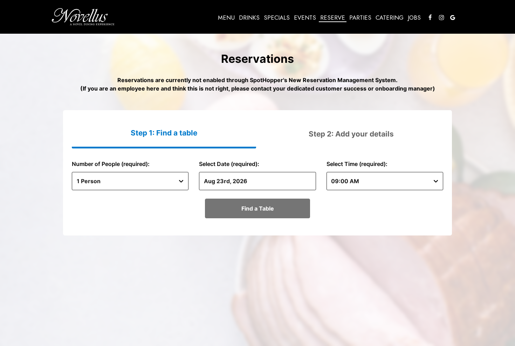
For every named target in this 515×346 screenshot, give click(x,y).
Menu (226, 17)
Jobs (414, 17)
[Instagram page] (441, 17)
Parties (360, 17)
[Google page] (452, 17)
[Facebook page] (430, 17)
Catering (390, 17)
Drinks (249, 17)
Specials (277, 17)
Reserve (332, 17)
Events (305, 17)
